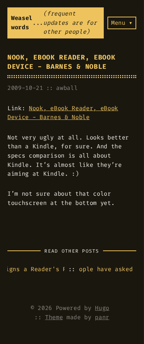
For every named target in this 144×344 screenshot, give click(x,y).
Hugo (102, 308)
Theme (54, 317)
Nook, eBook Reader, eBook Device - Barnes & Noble (61, 62)
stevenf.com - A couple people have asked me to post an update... (107, 269)
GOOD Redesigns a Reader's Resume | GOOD (36, 269)
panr (102, 317)
